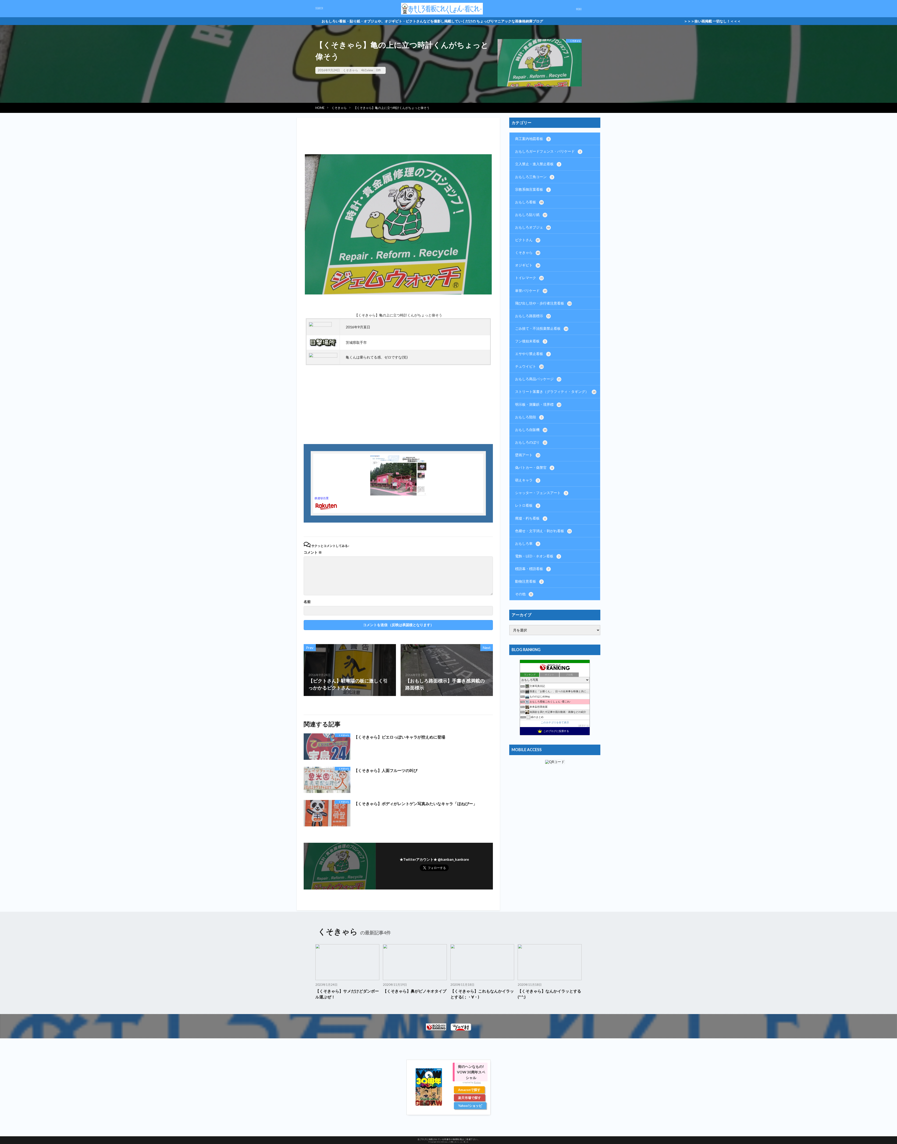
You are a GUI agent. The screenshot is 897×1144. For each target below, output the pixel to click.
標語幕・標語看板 (532, 569)
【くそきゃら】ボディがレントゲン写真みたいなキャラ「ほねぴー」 (415, 803)
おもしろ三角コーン (534, 177)
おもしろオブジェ (532, 227)
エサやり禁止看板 (532, 353)
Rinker (477, 1082)
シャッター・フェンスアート (541, 493)
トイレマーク (529, 278)
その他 (523, 594)
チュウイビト (529, 366)
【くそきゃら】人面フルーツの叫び (385, 770)
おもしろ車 (527, 543)
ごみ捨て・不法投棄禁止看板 (541, 328)
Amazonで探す (469, 1090)
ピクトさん (527, 240)
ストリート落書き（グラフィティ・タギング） (555, 391)
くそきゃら (350, 70)
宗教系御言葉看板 (532, 189)
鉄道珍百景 (322, 498)
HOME (319, 108)
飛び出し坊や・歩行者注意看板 (543, 303)
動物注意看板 (528, 581)
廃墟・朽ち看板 (530, 518)
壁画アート (527, 455)
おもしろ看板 (529, 202)
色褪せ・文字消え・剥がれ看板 (543, 531)
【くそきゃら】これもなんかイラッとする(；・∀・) (482, 994)
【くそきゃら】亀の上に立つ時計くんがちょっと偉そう (392, 108)
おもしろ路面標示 (532, 316)
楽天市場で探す (469, 1098)
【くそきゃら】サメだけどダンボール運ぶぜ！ (347, 994)
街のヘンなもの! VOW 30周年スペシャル (471, 1072)
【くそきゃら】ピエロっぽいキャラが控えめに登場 (399, 737)
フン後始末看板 (530, 341)
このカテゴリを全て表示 (555, 722)
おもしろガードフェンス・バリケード (548, 151)
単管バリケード (530, 290)
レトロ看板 (527, 505)
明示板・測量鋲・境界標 (537, 404)
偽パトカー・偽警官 (534, 467)
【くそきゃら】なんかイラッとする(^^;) (549, 994)
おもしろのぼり (530, 442)
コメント (313, 552)
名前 (307, 601)
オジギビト (527, 265)
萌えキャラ (527, 480)
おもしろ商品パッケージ (537, 379)
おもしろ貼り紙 (530, 214)
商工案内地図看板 (532, 138)
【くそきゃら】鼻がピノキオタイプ (414, 991)
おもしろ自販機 (530, 429)
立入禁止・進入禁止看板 (537, 164)
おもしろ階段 (528, 417)
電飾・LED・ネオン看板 (537, 556)
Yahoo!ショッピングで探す (470, 1106)
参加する (583, 725)
